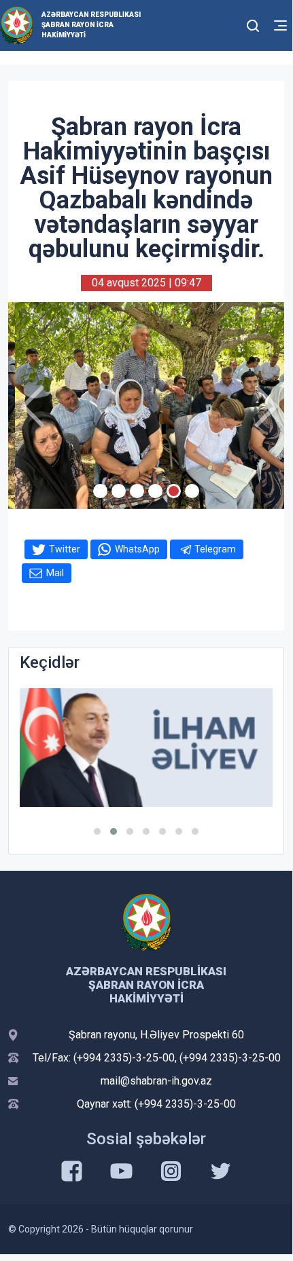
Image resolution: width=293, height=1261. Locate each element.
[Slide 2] (118, 491)
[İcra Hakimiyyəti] (16, 24)
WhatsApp (137, 549)
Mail (55, 572)
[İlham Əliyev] (146, 747)
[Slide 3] (137, 491)
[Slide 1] (100, 491)
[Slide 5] (174, 491)
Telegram (215, 549)
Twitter (64, 549)
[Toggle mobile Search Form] (253, 24)
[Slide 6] (192, 491)
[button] (97, 831)
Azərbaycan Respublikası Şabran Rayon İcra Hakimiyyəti (91, 25)
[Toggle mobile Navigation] (280, 25)
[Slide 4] (155, 491)
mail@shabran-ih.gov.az (156, 1080)
